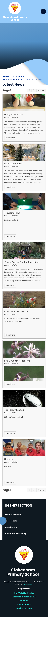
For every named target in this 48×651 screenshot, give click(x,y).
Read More (10, 138)
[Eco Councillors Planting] (24, 349)
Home (6, 77)
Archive (41, 90)
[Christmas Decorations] (24, 299)
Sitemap (24, 600)
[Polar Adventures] (24, 152)
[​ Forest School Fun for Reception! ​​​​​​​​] (24, 250)
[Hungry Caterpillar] (24, 102)
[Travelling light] (24, 201)
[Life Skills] (24, 447)
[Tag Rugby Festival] (24, 398)
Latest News (34, 79)
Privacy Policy (24, 604)
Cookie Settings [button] (24, 608)
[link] (29, 90)
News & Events (12, 79)
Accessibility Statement (24, 597)
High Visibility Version (24, 593)
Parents (18, 77)
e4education (28, 584)
